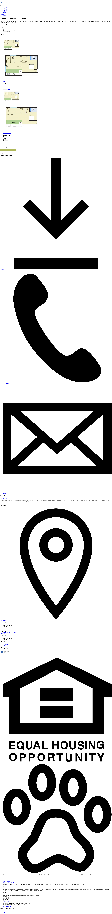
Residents (2, 14)
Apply (4, 11)
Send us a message (6, 901)
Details (9, 89)
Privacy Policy (5, 880)
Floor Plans (5, 7)
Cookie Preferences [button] (6, 881)
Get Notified (5, 89)
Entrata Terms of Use (7, 906)
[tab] (57, 36)
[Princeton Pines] (5, 653)
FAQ (4, 645)
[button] (57, 763)
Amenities (5, 9)
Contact (4, 12)
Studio (4, 81)
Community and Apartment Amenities (7, 144)
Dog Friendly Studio (7, 133)
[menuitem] (57, 7)
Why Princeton (5, 644)
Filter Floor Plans (6, 31)
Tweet (4, 912)
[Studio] (11, 50)
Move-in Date (5, 29)
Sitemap (4, 879)
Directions (5, 10)
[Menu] (0, 5)
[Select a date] (14, 30)
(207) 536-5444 (3, 15)
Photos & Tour (5, 8)
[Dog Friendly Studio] (11, 102)
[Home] (5, 4)
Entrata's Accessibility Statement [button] (9, 882)
